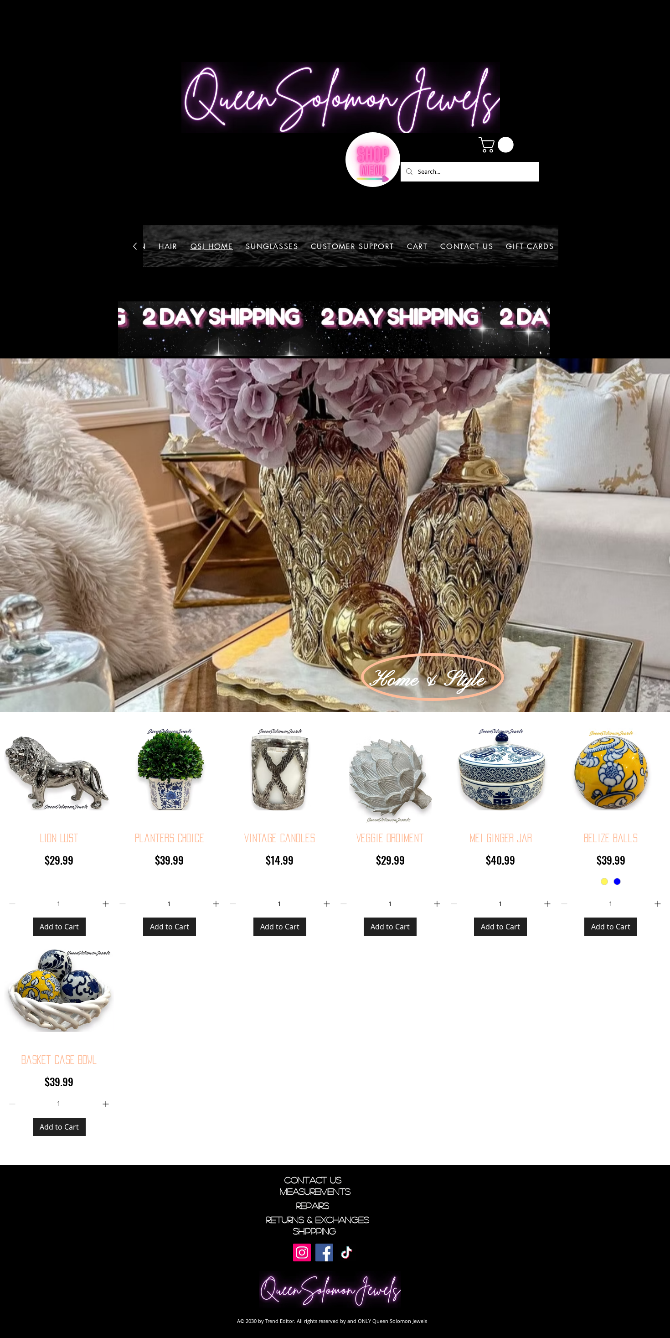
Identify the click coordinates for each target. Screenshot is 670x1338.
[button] (498, 145)
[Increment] (106, 904)
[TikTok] (347, 1252)
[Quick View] (59, 769)
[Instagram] (302, 1252)
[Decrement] (11, 904)
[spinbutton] (59, 904)
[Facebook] (324, 1252)
